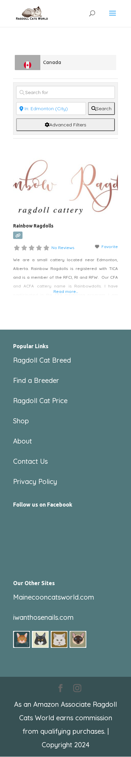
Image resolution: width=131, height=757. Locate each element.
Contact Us (30, 461)
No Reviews (62, 247)
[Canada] (27, 62)
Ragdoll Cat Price (40, 400)
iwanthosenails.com (43, 617)
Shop (21, 421)
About (22, 441)
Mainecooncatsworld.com (53, 597)
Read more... (65, 291)
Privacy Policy (35, 481)
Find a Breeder (36, 380)
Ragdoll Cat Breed (42, 360)
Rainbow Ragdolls (33, 226)
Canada (52, 62)
